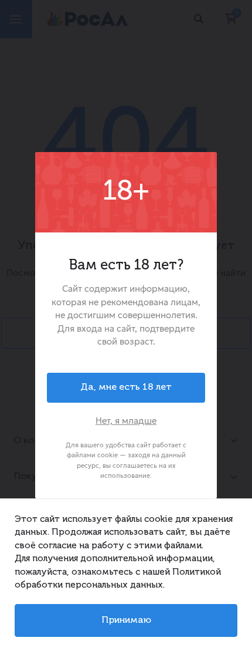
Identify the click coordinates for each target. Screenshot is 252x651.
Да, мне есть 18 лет (126, 387)
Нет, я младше (126, 420)
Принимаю (126, 620)
